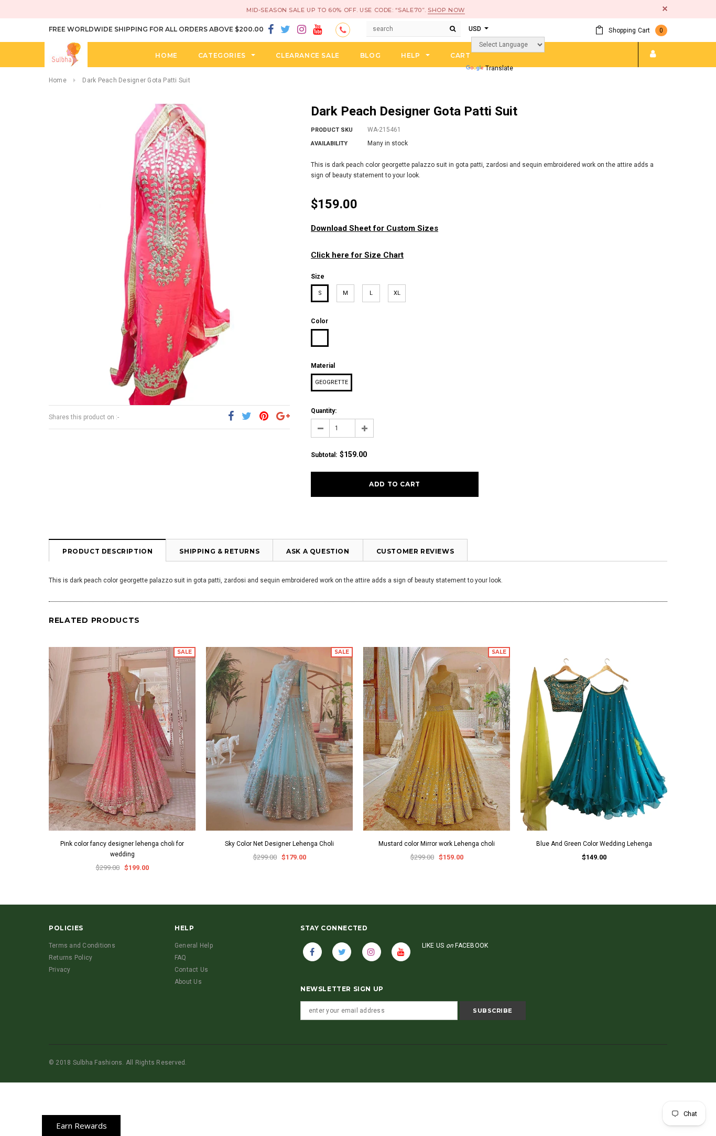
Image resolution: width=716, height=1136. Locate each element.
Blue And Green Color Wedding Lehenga (594, 843)
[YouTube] (317, 30)
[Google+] (283, 416)
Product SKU (332, 129)
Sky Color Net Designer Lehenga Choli (279, 843)
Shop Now (446, 10)
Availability (329, 143)
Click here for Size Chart (357, 255)
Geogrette (331, 382)
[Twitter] (285, 30)
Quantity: (324, 411)
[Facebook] (271, 30)
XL (397, 293)
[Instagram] (301, 30)
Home (58, 80)
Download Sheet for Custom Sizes (374, 228)
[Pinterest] (263, 416)
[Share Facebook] (231, 416)
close (665, 8)
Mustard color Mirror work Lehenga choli (436, 843)
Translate (499, 68)
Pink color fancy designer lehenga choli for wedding (122, 849)
